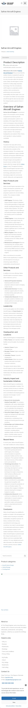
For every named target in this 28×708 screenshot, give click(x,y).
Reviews (4, 644)
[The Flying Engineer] (7, 3)
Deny (14, 702)
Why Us (4, 641)
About (4, 660)
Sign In (21, 3)
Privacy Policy (18, 705)
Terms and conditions (10, 705)
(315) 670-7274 (9, 677)
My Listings (5, 662)
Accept (14, 698)
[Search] (25, 556)
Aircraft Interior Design (8, 565)
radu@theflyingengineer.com (13, 679)
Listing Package (6, 567)
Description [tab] (5, 57)
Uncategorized (6, 569)
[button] (26, 685)
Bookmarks (5, 646)
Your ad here (4, 610)
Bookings (4, 649)
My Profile (5, 657)
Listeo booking (10, 51)
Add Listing (5, 667)
